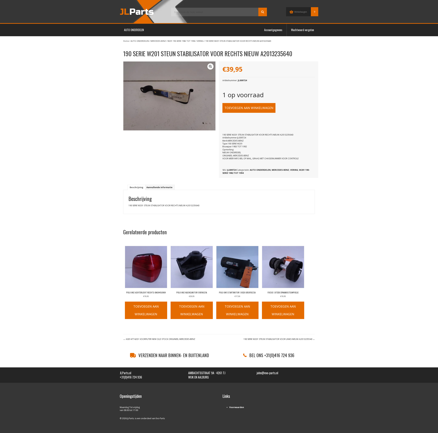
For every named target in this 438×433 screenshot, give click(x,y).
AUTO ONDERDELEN (134, 30)
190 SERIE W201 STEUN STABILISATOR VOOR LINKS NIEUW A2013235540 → (279, 339)
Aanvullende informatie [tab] (159, 187)
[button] (210, 66)
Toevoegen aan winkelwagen (248, 108)
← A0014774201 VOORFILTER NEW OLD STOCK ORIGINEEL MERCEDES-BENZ (159, 339)
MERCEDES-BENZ (158, 41)
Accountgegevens (273, 30)
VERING (200, 41)
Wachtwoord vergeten (302, 30)
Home (126, 41)
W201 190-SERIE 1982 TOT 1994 (181, 41)
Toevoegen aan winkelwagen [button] (146, 310)
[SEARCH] (262, 12)
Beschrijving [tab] (136, 187)
